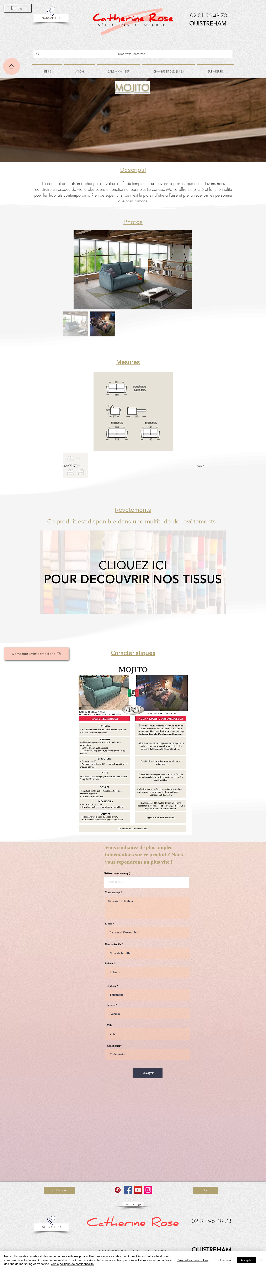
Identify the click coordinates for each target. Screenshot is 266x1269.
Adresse (111, 1005)
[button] (47, 69)
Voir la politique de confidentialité (72, 1264)
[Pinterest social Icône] (118, 1190)
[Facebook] (128, 1190)
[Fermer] (261, 1260)
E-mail (108, 923)
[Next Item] (196, 270)
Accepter (246, 1260)
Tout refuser (223, 1260)
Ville (109, 1025)
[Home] (11, 66)
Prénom (109, 963)
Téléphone (110, 986)
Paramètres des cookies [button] (192, 1260)
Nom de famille (113, 944)
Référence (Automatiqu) (117, 873)
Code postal (113, 1046)
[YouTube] (138, 1190)
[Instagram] (148, 1190)
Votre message (112, 892)
